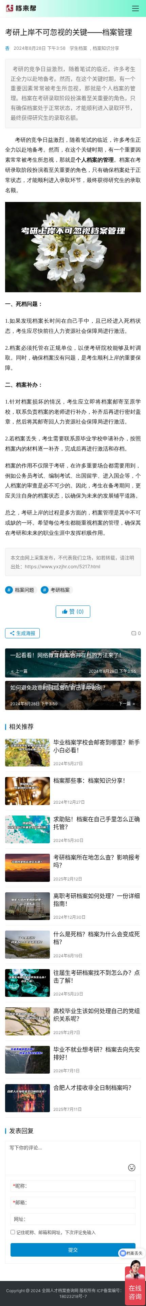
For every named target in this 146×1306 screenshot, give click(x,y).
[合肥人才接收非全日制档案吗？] (27, 1098)
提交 (73, 1250)
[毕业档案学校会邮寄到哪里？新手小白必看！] (27, 753)
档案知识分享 (106, 48)
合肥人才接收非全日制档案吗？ (93, 1087)
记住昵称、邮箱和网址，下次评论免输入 (55, 1232)
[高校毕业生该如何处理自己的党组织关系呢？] (27, 1021)
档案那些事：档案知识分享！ (90, 780)
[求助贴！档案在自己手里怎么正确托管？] (27, 830)
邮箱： (21, 1202)
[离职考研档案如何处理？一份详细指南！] (27, 906)
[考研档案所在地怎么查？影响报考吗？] (27, 868)
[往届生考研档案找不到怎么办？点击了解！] (27, 983)
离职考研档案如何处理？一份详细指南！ (96, 900)
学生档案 (78, 48)
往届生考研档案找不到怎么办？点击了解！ (96, 976)
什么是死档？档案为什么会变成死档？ (96, 938)
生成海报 (25, 633)
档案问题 (24, 590)
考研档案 (60, 590)
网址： (21, 1219)
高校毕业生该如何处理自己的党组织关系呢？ (96, 1015)
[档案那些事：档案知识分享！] (27, 791)
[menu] (135, 8)
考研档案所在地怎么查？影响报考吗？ (96, 861)
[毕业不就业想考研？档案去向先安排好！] (27, 1060)
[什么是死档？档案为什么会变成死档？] (27, 945)
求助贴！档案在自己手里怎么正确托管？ (96, 823)
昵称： (21, 1186)
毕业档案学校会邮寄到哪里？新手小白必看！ (96, 746)
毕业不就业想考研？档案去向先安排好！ (96, 1053)
